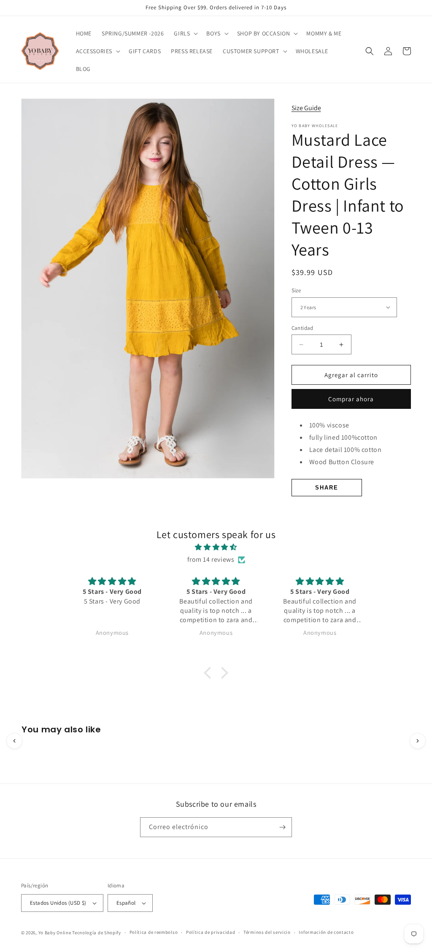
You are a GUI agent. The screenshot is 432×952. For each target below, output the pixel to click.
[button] (185, 33)
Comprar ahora (351, 399)
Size (296, 290)
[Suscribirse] (282, 827)
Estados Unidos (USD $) (58, 902)
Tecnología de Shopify (96, 933)
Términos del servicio (267, 932)
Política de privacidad (210, 932)
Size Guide (306, 107)
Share (326, 487)
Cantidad (302, 328)
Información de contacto (326, 932)
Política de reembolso (154, 932)
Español (126, 902)
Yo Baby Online (54, 933)
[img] (216, 547)
